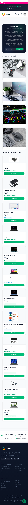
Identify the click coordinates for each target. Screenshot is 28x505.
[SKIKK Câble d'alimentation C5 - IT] (14, 383)
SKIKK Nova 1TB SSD (8, 346)
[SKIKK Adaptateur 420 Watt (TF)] (14, 159)
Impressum (20, 498)
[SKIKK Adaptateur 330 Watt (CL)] (14, 182)
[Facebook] (15, 459)
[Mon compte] (18, 14)
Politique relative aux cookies (10, 498)
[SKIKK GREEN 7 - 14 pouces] (14, 404)
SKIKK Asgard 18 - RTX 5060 (10, 255)
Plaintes (2, 470)
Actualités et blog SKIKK (20, 468)
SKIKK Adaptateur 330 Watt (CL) (10, 190)
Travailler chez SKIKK (19, 472)
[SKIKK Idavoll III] (14, 228)
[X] (8, 459)
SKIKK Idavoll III (7, 233)
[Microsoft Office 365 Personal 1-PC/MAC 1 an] (14, 316)
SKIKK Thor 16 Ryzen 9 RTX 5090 (11, 277)
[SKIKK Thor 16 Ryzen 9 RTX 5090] (14, 271)
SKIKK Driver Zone (18, 486)
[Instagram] (2, 459)
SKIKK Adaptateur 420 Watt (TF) (10, 165)
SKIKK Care (17, 482)
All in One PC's (4, 485)
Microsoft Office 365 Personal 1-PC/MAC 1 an (13, 324)
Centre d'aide (4, 474)
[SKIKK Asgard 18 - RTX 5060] (14, 249)
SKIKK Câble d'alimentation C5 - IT (11, 389)
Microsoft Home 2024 (8, 212)
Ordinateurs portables (5, 481)
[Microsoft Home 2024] (14, 206)
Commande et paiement (6, 464)
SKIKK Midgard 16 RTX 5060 (10, 367)
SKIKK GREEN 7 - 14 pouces (9, 410)
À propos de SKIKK (19, 464)
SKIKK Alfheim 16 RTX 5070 (9, 298)
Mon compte (17, 480)
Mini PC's (3, 483)
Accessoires (3, 487)
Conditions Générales (8, 500)
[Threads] (12, 459)
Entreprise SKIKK (18, 470)
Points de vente (18, 474)
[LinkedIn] (18, 459)
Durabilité (17, 466)
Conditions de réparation (18, 500)
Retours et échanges (5, 468)
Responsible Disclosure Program (14, 501)
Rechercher (19, 49)
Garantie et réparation (5, 472)
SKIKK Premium (18, 484)
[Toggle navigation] (25, 14)
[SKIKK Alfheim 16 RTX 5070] (14, 292)
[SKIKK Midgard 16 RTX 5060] (14, 361)
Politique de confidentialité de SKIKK (13, 497)
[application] (24, 501)
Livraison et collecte (5, 466)
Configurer (14, 173)
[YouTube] (5, 459)
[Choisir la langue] (16, 14)
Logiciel (2, 489)
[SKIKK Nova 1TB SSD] (14, 340)
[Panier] (21, 14)
